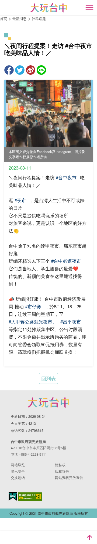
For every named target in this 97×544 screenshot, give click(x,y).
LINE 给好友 (41, 70)
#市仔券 (33, 306)
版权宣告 (62, 471)
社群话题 (39, 18)
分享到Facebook (9, 70)
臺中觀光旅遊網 (48, 7)
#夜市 (20, 200)
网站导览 (18, 464)
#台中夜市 (66, 177)
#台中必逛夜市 (66, 260)
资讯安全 (18, 471)
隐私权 (60, 464)
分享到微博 (30, 70)
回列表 (48, 378)
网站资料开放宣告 (69, 477)
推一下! (20, 70)
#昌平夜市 (70, 321)
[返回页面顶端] (89, 537)
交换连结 (18, 477)
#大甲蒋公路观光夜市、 (33, 321)
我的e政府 (13, 496)
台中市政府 (48, 402)
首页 (3, 18)
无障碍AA (30, 496)
